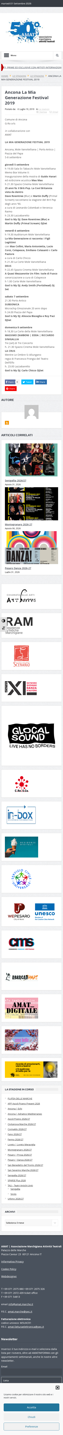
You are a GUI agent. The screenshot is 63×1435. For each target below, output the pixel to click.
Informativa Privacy (12, 1261)
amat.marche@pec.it (20, 1311)
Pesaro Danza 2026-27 (18, 568)
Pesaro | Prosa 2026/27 (20, 1154)
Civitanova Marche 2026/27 (22, 1124)
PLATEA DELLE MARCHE (20, 1098)
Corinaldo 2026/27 (17, 1129)
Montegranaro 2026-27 (18, 524)
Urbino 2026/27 (16, 1198)
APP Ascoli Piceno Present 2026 (24, 1103)
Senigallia (15, 1189)
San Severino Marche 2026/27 (23, 1170)
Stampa (43, 111)
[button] (57, 1387)
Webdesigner (9, 1276)
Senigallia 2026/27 (15, 480)
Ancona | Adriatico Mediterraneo (25, 1113)
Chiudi (31, 1417)
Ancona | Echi (15, 1108)
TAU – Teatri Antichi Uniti (20, 1185)
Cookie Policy (8, 1269)
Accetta (31, 1407)
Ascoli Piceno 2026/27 (19, 1118)
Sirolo (13, 1194)
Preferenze (31, 1426)
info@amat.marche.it (20, 1304)
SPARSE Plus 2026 (17, 1180)
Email (55, 111)
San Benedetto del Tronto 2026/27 (25, 1165)
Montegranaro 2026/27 (20, 1149)
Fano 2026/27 (15, 1134)
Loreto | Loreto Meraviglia (21, 1144)
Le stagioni (44, 109)
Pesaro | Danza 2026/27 (20, 1159)
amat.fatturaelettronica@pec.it (26, 1326)
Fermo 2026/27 (15, 1139)
